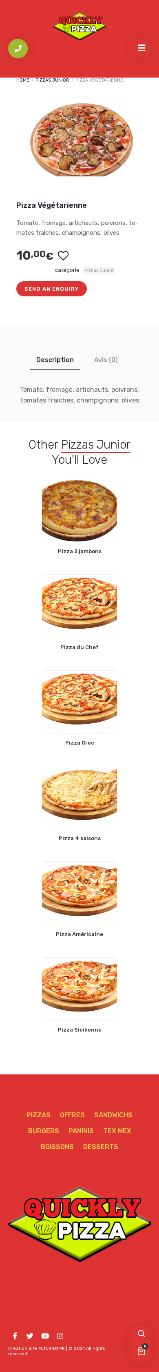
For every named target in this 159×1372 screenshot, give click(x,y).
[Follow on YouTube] (44, 1336)
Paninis (81, 1131)
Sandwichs (113, 1115)
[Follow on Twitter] (29, 1336)
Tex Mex (117, 1131)
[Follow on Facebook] (14, 1336)
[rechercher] (141, 1334)
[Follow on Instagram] (59, 1336)
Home (22, 80)
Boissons (57, 1147)
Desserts (100, 1147)
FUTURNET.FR (51, 1348)
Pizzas (38, 1115)
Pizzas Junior (52, 80)
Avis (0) (106, 360)
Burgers (43, 1131)
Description (55, 360)
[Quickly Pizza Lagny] (79, 26)
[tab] (55, 360)
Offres (72, 1115)
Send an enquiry (51, 289)
